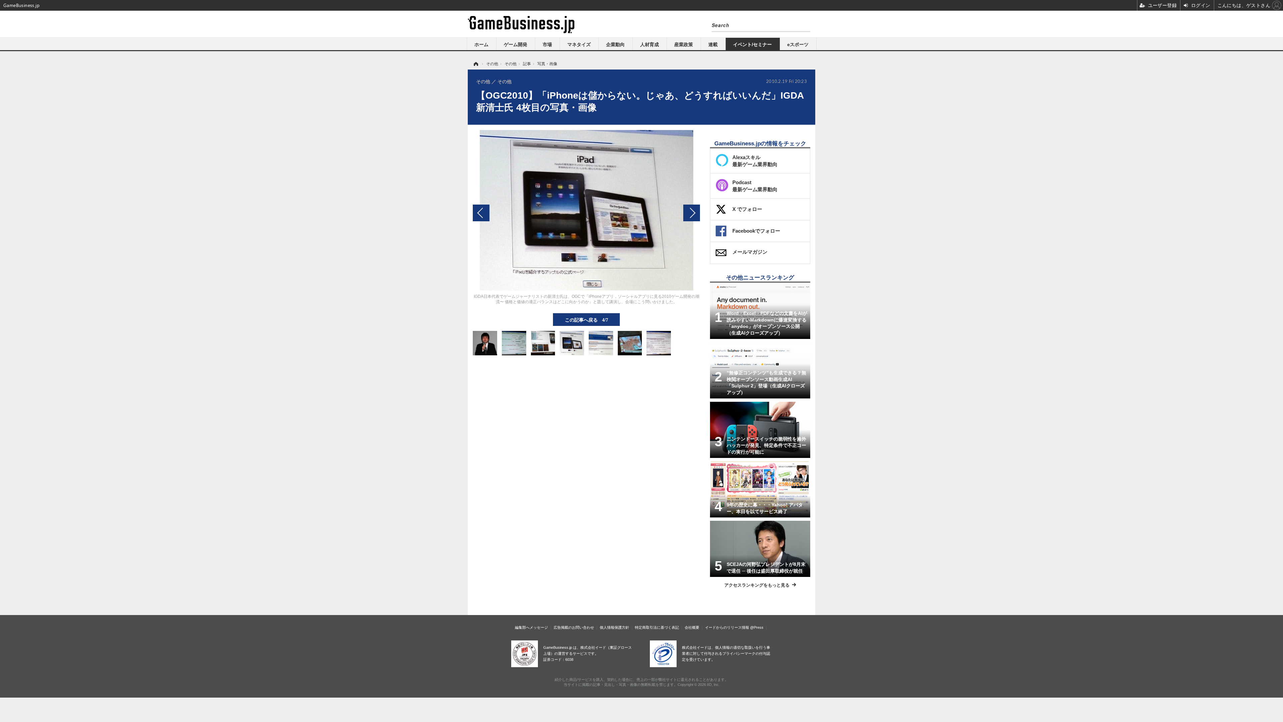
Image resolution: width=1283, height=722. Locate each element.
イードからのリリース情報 (727, 627)
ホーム (481, 44)
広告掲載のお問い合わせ (574, 627)
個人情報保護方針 (614, 627)
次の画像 (691, 213)
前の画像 (481, 213)
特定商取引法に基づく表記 (657, 627)
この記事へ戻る (586, 319)
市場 (547, 44)
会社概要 (692, 627)
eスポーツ (798, 44)
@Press (756, 627)
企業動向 (615, 44)
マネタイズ (579, 44)
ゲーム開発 (515, 44)
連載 (713, 44)
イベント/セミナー (752, 44)
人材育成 (649, 44)
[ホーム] (475, 64)
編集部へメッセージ (531, 627)
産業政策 (683, 44)
